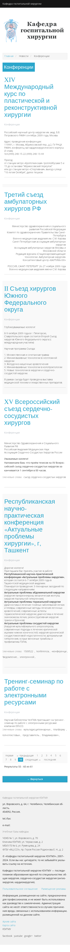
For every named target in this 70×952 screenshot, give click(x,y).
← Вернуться (35, 779)
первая (9, 755)
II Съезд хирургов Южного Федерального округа (30, 298)
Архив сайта (9, 921)
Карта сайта (9, 925)
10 (20, 759)
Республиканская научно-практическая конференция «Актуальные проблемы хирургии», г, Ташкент (29, 525)
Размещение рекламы (53, 888)
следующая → (33, 759)
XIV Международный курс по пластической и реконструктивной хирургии (30, 96)
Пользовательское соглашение (20, 888)
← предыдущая (24, 755)
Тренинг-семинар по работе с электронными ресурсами (33, 691)
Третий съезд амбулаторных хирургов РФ (25, 201)
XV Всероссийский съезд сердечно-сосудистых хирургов (32, 411)
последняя (50, 759)
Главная (8, 56)
